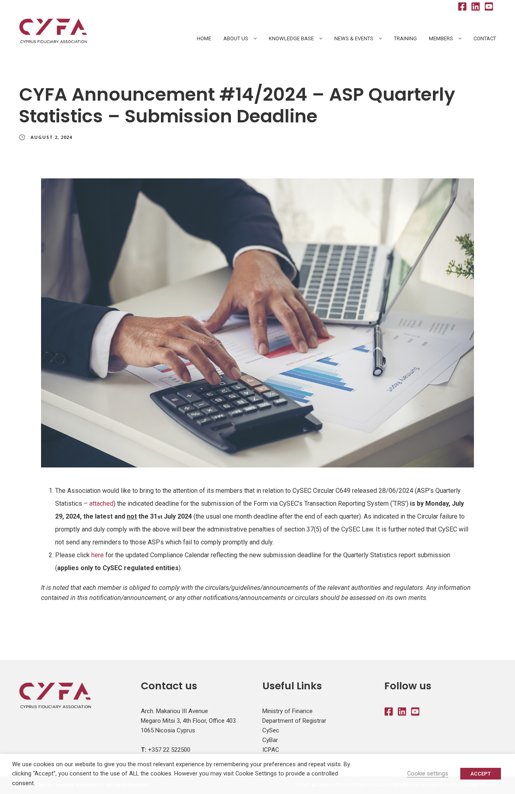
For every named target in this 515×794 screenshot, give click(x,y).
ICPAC (270, 749)
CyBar (270, 740)
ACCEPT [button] (480, 774)
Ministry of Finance (287, 711)
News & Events (353, 38)
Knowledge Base (291, 38)
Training (405, 38)
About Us (235, 38)
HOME (204, 38)
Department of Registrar (294, 720)
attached (101, 503)
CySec (270, 730)
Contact (485, 38)
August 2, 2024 (51, 137)
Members (441, 38)
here (97, 555)
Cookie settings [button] (427, 773)
